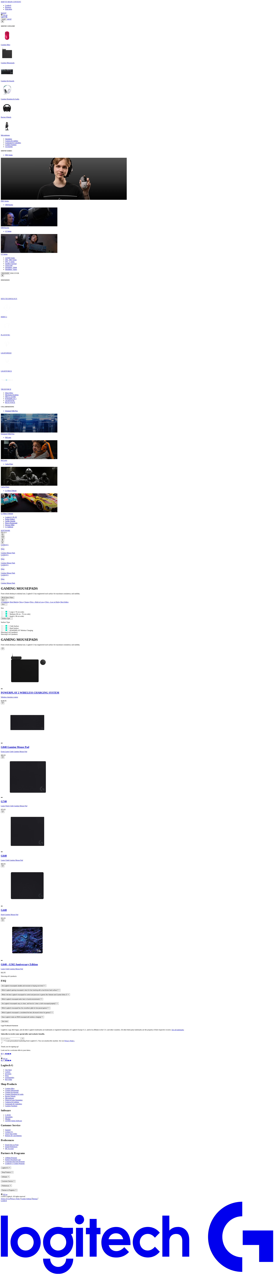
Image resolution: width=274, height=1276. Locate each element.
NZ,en (5, 15)
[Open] (2, 542)
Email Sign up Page (12, 1145)
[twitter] (4, 1054)
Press (7, 1076)
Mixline (7, 1119)
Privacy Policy (15, 1199)
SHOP (4, 19)
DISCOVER (5, 273)
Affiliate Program (11, 1158)
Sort (3, 600)
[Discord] (10, 1054)
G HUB (8, 1115)
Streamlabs (9, 1117)
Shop (2, 549)
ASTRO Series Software (13, 1121)
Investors (8, 1074)
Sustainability (9, 1077)
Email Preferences (11, 1147)
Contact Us (9, 1132)
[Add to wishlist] (2, 648)
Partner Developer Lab (13, 1160)
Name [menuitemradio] (26, 602)
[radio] (2, 688)
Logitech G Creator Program (15, 1163)
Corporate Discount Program (15, 1162)
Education (8, 9)
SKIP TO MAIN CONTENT (11, 2)
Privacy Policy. (69, 1041)
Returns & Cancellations (13, 1136)
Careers (7, 1072)
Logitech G (5, 545)
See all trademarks (178, 1030)
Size (3, 604)
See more (5, 1021)
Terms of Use (5, 1199)
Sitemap (35, 1199)
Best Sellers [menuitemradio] (64, 602)
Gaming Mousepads (12, 1090)
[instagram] (2, 1054)
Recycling (8, 1079)
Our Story (8, 1070)
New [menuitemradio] (21, 602)
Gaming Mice (9, 1088)
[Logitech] (4, 17)
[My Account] (2, 540)
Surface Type (6, 618)
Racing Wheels (10, 1096)
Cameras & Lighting (12, 1102)
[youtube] (8, 1054)
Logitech (8, 5)
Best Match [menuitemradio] (14, 602)
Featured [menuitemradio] (5, 602)
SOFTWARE (5, 530)
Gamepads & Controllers (13, 1104)
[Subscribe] (22, 1038)
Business (8, 7)
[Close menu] (2, 21)
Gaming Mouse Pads (8, 553)
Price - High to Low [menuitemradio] (37, 602)
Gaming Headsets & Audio (14, 1094)
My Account (9, 1149)
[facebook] (6, 1054)
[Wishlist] (3, 537)
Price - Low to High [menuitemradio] (52, 602)
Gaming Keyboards (11, 1092)
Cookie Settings (26, 1199)
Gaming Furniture (11, 1106)
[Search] (2, 534)
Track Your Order (11, 1134)
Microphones (9, 1098)
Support (3, 13)
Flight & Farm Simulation (13, 1100)
